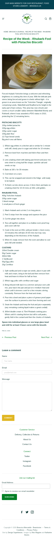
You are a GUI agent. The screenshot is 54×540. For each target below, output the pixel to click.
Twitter (27, 456)
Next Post (45, 337)
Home (6, 32)
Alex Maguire (36, 532)
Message (6, 379)
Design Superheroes (15, 532)
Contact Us (27, 444)
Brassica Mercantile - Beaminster (29, 527)
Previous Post (10, 337)
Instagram (27, 461)
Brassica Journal (16, 32)
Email (4, 368)
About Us (27, 439)
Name (4, 356)
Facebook (27, 466)
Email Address (7, 482)
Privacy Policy (32, 530)
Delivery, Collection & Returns (27, 434)
